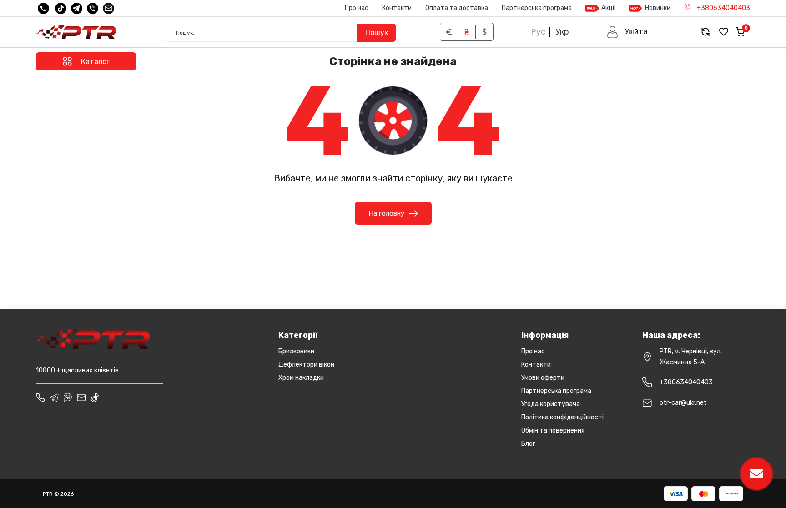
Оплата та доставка (456, 8)
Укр (562, 32)
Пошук (376, 32)
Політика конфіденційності (562, 417)
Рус (538, 32)
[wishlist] (723, 32)
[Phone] (40, 397)
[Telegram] (76, 8)
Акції (608, 8)
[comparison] (705, 32)
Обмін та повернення (552, 430)
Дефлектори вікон (306, 364)
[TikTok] (60, 8)
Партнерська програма (537, 8)
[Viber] (92, 8)
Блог (528, 444)
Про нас (356, 8)
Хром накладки (301, 378)
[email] (108, 8)
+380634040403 (686, 382)
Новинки (657, 8)
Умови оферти (542, 378)
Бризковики (296, 351)
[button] (627, 32)
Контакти (397, 8)
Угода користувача (550, 404)
